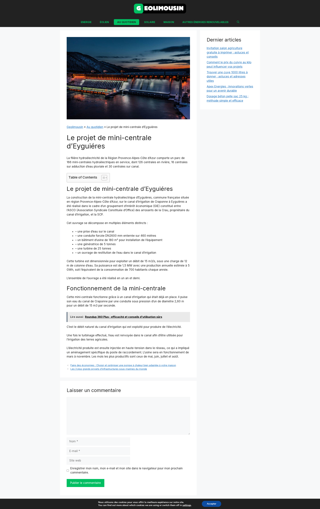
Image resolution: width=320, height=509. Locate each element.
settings (186, 505)
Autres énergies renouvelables (205, 22)
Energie (86, 22)
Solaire (149, 22)
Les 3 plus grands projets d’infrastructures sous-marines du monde (108, 369)
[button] (238, 22)
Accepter (211, 503)
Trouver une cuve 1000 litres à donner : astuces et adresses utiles (227, 76)
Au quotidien (126, 22)
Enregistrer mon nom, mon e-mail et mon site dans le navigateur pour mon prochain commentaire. (126, 470)
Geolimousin (75, 127)
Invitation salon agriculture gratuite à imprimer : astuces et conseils (228, 52)
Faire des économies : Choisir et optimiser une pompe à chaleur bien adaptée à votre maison (123, 365)
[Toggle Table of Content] (102, 177)
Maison (169, 22)
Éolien (104, 22)
